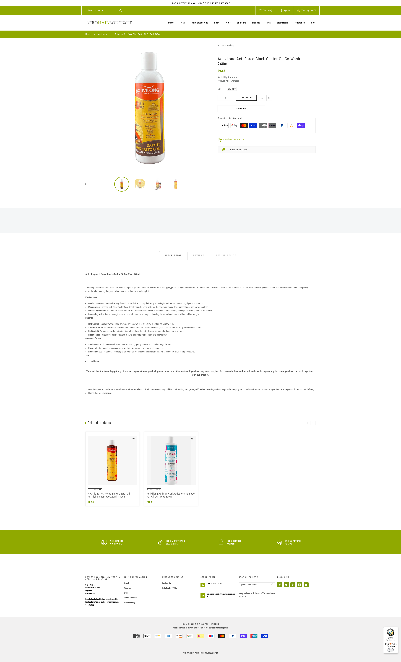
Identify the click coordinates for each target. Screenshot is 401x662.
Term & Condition (130, 598)
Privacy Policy (129, 602)
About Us (127, 588)
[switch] (391, 650)
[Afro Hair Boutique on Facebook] (279, 584)
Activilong (102, 34)
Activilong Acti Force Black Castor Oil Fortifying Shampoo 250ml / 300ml (109, 495)
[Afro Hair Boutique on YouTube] (306, 584)
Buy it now (242, 109)
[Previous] (90, 107)
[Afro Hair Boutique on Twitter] (286, 584)
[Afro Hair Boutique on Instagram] (299, 584)
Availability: (223, 77)
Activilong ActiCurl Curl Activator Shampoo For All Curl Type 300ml (171, 495)
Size (219, 88)
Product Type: (224, 80)
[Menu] (396, 629)
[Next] (207, 107)
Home (88, 34)
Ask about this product (233, 139)
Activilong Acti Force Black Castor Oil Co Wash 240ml (137, 34)
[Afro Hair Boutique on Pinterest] (292, 584)
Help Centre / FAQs (169, 588)
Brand (126, 593)
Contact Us (166, 583)
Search (126, 583)
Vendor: (221, 45)
